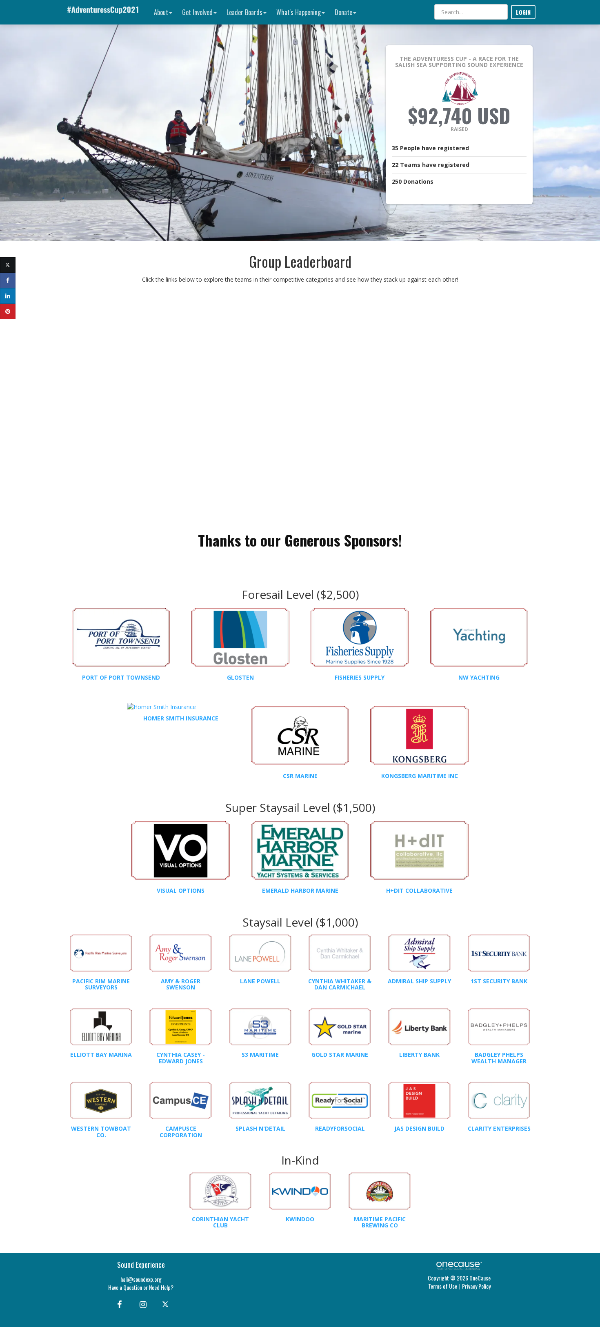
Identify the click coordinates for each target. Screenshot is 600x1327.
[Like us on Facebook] (118, 1304)
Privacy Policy (476, 1286)
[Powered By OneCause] (459, 1264)
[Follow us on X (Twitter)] (166, 1304)
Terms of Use (442, 1286)
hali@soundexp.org (141, 1279)
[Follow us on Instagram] (140, 1304)
